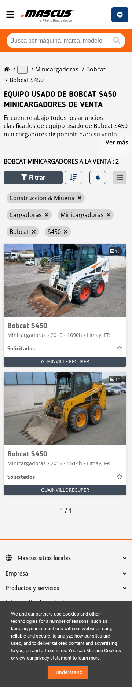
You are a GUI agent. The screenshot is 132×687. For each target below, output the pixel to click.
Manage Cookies (103, 650)
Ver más (117, 142)
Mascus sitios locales (44, 558)
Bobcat (96, 69)
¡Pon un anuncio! (119, 14)
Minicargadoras (56, 69)
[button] (33, 177)
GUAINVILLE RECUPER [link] (65, 361)
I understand (67, 672)
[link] (65, 280)
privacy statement (53, 658)
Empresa (17, 573)
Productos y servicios (32, 588)
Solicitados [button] (21, 349)
